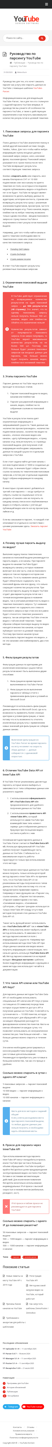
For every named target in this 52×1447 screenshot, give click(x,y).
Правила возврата (23, 1434)
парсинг (16, 1257)
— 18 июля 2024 (16, 1353)
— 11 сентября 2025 (19, 1348)
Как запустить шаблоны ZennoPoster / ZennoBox (37, 1308)
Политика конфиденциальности (24, 1437)
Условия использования (23, 1430)
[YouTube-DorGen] (26, 21)
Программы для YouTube (18, 1383)
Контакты (17, 1427)
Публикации (19, 62)
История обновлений (16, 1387)
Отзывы (30, 1427)
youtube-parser (30, 1257)
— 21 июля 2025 (18, 1368)
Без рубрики (13, 1395)
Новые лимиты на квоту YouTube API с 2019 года (13, 1280)
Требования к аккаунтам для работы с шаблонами (14, 1322)
